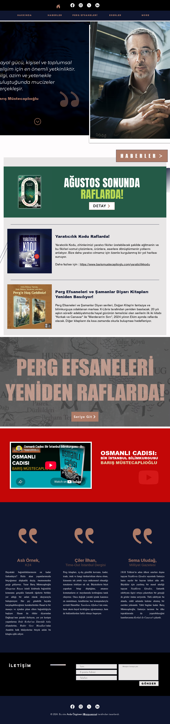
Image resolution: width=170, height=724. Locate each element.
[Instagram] (81, 5)
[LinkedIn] (97, 5)
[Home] (58, 6)
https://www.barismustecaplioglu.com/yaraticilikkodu (115, 264)
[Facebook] (72, 5)
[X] (89, 5)
